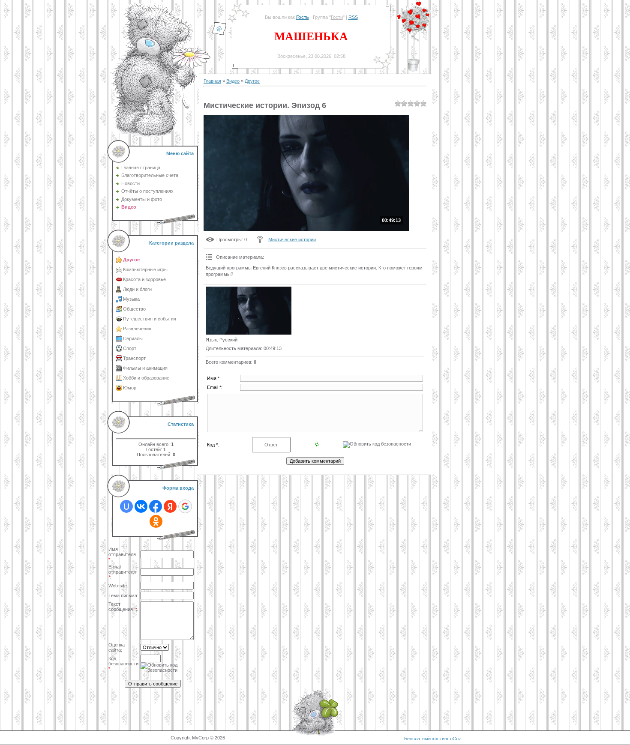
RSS (353, 17)
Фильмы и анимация (145, 368)
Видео (233, 81)
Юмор (129, 387)
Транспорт (134, 358)
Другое (131, 259)
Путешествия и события (149, 318)
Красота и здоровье (144, 279)
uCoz (455, 738)
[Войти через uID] (126, 506)
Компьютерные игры (145, 269)
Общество (134, 308)
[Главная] (219, 33)
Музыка (131, 299)
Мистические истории (292, 239)
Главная (212, 81)
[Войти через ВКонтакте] (141, 506)
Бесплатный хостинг (426, 738)
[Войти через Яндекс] (170, 506)
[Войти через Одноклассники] (156, 521)
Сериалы (133, 338)
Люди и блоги (137, 289)
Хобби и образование (146, 377)
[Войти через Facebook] (155, 506)
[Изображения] (248, 311)
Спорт (129, 348)
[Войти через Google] (185, 506)
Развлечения (137, 328)
